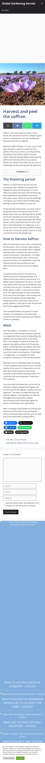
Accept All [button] (20, 758)
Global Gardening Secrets (18, 3)
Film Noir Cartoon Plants (16, 439)
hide (26, 172)
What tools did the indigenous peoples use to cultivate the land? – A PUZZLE (22, 702)
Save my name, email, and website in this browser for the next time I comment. (22, 504)
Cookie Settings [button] (9, 758)
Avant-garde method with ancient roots (22, 443)
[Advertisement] (22, 37)
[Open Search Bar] (42, 3)
